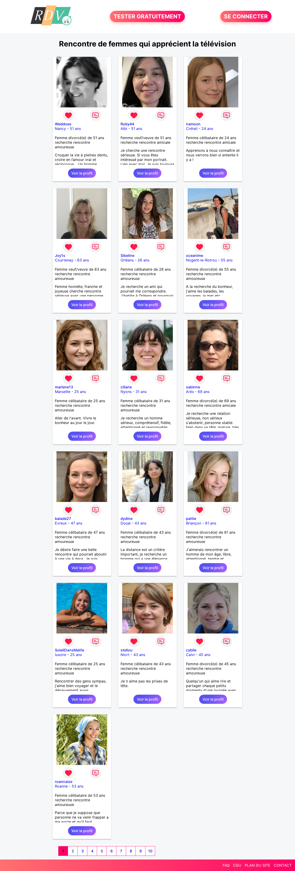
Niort (125, 654)
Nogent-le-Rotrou (201, 260)
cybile (191, 650)
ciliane (126, 387)
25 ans (80, 391)
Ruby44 (127, 124)
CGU (237, 865)
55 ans (227, 260)
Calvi (190, 654)
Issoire (60, 654)
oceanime (194, 255)
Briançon (193, 523)
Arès (190, 391)
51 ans (75, 128)
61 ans (210, 523)
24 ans (207, 128)
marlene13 (64, 387)
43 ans (140, 523)
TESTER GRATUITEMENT (147, 16)
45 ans (204, 654)
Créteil (192, 128)
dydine (127, 518)
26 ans (143, 260)
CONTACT (283, 865)
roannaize (63, 781)
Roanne (61, 786)
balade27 (63, 518)
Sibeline (127, 255)
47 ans (76, 523)
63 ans (83, 260)
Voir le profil (81, 173)
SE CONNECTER (246, 16)
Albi (124, 128)
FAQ (226, 865)
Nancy (60, 128)
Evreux (61, 523)
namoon (193, 124)
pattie (191, 518)
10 (150, 851)
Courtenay (64, 260)
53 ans (77, 786)
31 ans (141, 391)
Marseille (62, 391)
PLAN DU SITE (257, 865)
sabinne (193, 387)
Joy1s (60, 255)
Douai (126, 523)
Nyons (126, 391)
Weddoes (63, 124)
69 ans (203, 391)
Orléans (127, 260)
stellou (127, 650)
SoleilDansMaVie (69, 650)
